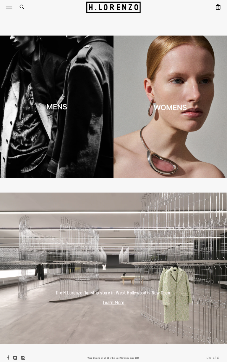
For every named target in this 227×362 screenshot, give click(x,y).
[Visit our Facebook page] (8, 358)
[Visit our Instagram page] (23, 358)
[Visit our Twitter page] (15, 358)
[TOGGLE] (9, 7)
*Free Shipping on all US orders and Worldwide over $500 (113, 358)
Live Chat (213, 358)
